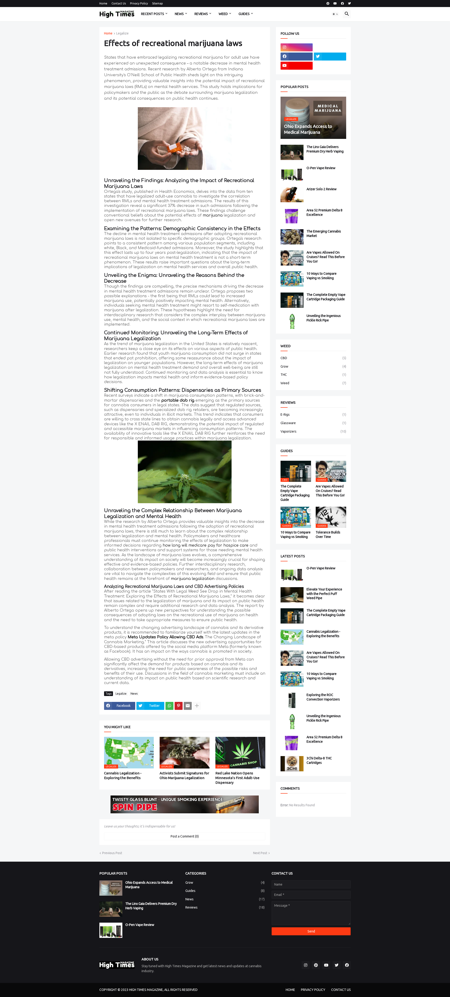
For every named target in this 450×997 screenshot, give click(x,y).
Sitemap (157, 3)
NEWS (179, 14)
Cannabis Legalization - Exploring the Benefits (123, 775)
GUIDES (244, 14)
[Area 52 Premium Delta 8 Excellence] (292, 215)
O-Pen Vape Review (321, 168)
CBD (313, 358)
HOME (290, 990)
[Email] (188, 706)
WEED (223, 14)
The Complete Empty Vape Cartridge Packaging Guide (326, 297)
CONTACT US (341, 990)
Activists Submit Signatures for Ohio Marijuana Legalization (184, 775)
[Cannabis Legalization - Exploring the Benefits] (292, 637)
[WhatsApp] (169, 706)
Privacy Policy (139, 3)
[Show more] (197, 706)
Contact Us (119, 3)
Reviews (225, 907)
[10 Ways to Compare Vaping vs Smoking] (292, 279)
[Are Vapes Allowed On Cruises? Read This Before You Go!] (292, 258)
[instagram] (297, 47)
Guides (225, 891)
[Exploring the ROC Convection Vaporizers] (292, 700)
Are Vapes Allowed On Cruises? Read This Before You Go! (326, 257)
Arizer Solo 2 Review (322, 189)
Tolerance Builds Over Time (328, 534)
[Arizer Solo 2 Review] (292, 194)
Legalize (122, 33)
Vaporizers (313, 431)
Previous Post (112, 853)
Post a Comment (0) (185, 836)
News (134, 693)
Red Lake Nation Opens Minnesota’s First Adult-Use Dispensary (237, 778)
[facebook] (342, 3)
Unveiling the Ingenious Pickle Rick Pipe (324, 318)
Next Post (260, 853)
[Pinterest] (179, 706)
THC (313, 375)
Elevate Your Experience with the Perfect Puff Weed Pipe (324, 593)
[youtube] (335, 3)
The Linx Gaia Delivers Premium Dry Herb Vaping (325, 149)
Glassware (313, 423)
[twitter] (349, 3)
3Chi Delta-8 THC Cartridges (319, 760)
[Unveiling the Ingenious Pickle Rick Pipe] (292, 321)
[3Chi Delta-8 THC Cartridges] (292, 763)
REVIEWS (201, 14)
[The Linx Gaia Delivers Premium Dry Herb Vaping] (292, 152)
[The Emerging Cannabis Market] (292, 236)
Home (103, 3)
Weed (313, 383)
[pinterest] (327, 3)
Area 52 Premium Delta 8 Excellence (324, 212)
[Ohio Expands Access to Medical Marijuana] (110, 888)
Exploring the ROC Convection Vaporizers (323, 697)
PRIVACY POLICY (313, 990)
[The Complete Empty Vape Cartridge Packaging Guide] (292, 300)
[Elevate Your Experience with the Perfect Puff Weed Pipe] (292, 594)
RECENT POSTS (152, 14)
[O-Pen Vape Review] (292, 173)
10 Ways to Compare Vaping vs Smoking (322, 276)
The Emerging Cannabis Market (324, 233)
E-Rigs (313, 414)
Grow (313, 366)
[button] (335, 14)
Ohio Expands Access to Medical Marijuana (149, 885)
